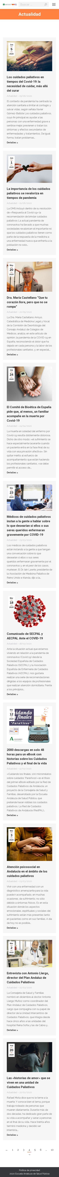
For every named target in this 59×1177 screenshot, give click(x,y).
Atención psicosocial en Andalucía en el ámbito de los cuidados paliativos (27, 871)
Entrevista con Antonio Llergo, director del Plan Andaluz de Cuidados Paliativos (28, 977)
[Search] (45, 4)
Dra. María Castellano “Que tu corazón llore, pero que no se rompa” (27, 302)
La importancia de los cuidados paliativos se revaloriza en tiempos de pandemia (28, 193)
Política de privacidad (29, 1170)
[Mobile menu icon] (54, 4)
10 (52, 1149)
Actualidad (12, 96)
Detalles (11, 142)
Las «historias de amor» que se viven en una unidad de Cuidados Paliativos (28, 1082)
